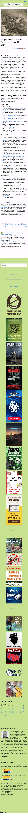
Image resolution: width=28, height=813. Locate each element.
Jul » (6, 715)
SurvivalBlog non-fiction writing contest (12, 99)
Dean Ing (15, 71)
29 (16, 712)
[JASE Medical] (14, 623)
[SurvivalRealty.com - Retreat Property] (14, 578)
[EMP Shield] (14, 595)
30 (20, 712)
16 (20, 710)
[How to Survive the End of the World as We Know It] (14, 329)
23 (20, 711)
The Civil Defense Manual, (15, 128)
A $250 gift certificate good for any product (13, 121)
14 (12, 710)
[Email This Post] (15, 48)
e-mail (17, 210)
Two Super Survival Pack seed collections (13, 160)
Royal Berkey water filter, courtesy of (13, 184)
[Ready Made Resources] (14, 458)
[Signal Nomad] (14, 434)
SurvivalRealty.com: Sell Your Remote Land (12, 241)
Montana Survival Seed (9, 187)
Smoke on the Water (9, 63)
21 (12, 711)
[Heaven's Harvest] (14, 483)
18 (1, 711)
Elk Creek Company (8, 166)
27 (9, 712)
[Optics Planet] (14, 673)
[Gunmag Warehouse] (14, 378)
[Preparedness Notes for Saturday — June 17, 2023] (14, 22)
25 (1, 712)
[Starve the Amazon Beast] (14, 562)
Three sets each (7, 178)
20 (9, 711)
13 (9, 710)
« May (2, 715)
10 (23, 708)
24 (23, 711)
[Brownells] (14, 510)
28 (12, 712)
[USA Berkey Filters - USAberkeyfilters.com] (14, 545)
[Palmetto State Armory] (14, 406)
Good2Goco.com (20, 149)
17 (23, 710)
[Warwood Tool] (14, 689)
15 (16, 710)
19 (5, 711)
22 (16, 711)
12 (5, 710)
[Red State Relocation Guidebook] (14, 656)
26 (5, 712)
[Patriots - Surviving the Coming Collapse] (14, 353)
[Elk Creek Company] (14, 305)
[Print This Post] (13, 48)
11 (1, 710)
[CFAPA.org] (14, 640)
